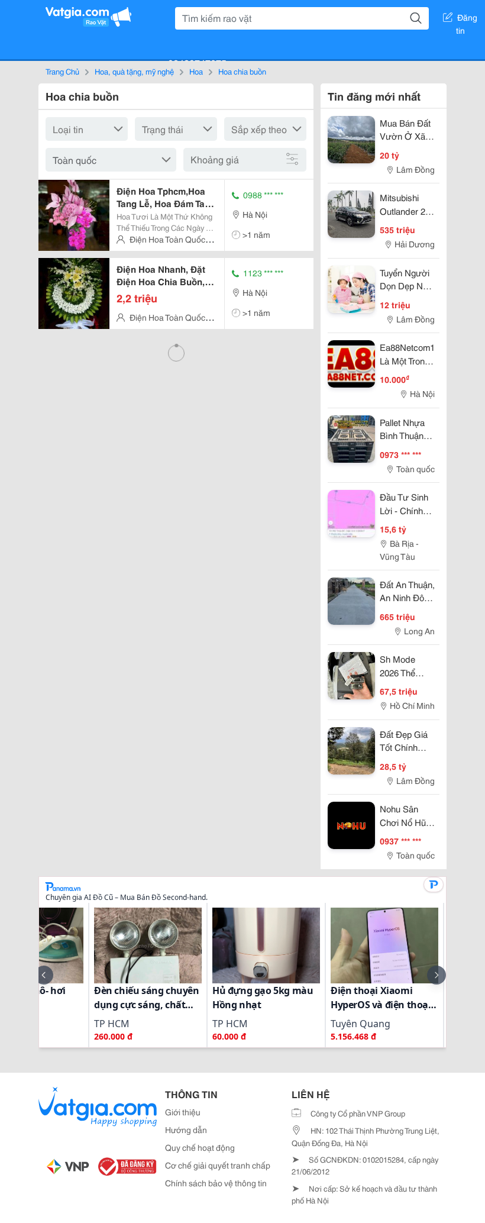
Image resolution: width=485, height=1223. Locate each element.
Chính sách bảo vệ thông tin (216, 1183)
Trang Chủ (62, 71)
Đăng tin (467, 19)
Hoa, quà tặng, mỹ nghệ (134, 71)
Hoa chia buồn (242, 71)
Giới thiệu (183, 1112)
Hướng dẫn (186, 1129)
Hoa (196, 71)
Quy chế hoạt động (200, 1147)
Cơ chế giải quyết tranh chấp (217, 1165)
